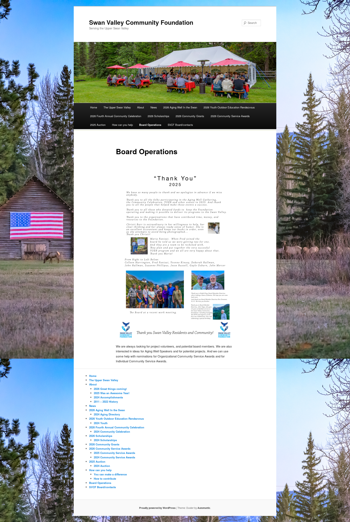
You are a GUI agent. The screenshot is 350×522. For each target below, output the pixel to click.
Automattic (203, 508)
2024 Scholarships (105, 440)
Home (93, 107)
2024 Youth (101, 423)
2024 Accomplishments (108, 397)
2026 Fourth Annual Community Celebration (115, 116)
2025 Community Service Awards (114, 453)
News (153, 107)
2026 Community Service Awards (230, 116)
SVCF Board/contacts (180, 125)
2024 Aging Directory (107, 414)
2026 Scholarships (158, 116)
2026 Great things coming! (110, 389)
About (140, 107)
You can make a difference (110, 474)
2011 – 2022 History (106, 401)
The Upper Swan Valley (117, 107)
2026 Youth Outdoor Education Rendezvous (229, 107)
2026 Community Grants (190, 116)
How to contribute (105, 478)
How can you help (122, 125)
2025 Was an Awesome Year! (111, 393)
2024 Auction (102, 466)
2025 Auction (98, 125)
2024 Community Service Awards (114, 457)
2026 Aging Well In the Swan (180, 107)
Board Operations (150, 125)
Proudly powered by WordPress (157, 508)
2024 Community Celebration (112, 431)
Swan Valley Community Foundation (141, 22)
